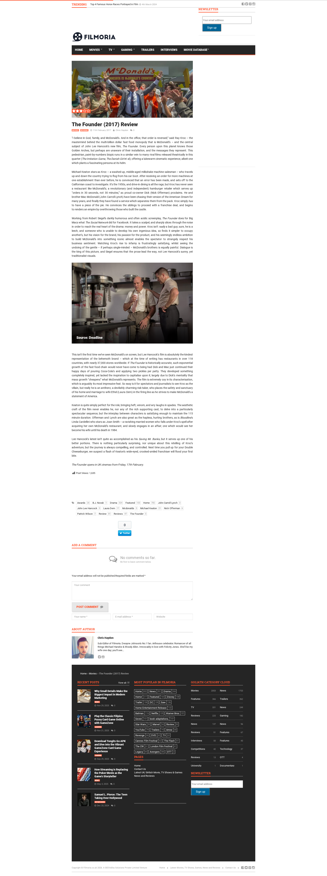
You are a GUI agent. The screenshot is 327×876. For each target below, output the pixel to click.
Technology (226, 749)
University (196, 765)
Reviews (84, 130)
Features (195, 699)
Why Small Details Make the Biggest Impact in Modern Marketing (125, 4)
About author (83, 629)
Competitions (198, 749)
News (97, 702)
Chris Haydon (122, 130)
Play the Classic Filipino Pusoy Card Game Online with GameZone (109, 719)
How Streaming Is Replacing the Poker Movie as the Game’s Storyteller (111, 773)
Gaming (127, 50)
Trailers (147, 50)
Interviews (169, 50)
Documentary (227, 765)
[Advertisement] (186, 19)
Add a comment (84, 545)
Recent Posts (88, 682)
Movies (94, 50)
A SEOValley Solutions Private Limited (121, 868)
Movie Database (195, 50)
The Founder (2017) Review (105, 124)
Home (79, 50)
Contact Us (140, 769)
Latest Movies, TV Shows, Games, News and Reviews (195, 868)
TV (111, 50)
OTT (222, 757)
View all (122, 683)
